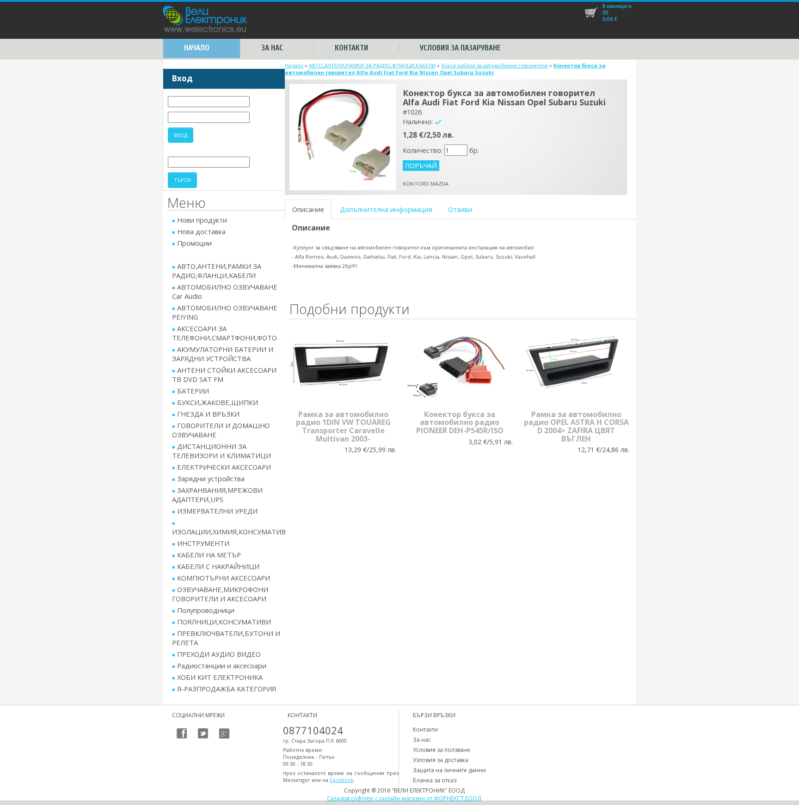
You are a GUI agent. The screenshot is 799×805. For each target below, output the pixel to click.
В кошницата (617, 6)
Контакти (351, 47)
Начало (196, 47)
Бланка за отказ (434, 780)
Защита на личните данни (449, 770)
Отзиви (460, 209)
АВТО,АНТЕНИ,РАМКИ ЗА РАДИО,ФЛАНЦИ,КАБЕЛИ (372, 65)
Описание (308, 209)
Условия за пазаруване (460, 47)
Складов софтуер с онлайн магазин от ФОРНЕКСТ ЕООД (404, 798)
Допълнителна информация (386, 209)
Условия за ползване (441, 750)
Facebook (342, 779)
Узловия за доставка (440, 760)
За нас (272, 47)
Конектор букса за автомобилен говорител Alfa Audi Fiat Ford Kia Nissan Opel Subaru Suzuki (445, 69)
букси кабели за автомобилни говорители (494, 65)
